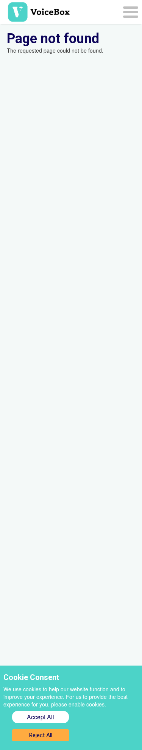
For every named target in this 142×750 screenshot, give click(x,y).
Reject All (40, 735)
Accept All (40, 717)
